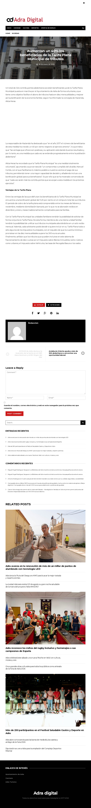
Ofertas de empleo (48, 28)
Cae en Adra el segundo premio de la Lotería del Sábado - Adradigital (29, 489)
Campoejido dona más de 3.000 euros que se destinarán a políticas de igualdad (39, 485)
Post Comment (14, 414)
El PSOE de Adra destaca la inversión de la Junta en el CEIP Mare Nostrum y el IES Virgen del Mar (28, 354)
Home (8, 33)
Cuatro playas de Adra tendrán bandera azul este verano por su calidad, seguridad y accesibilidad (52, 479)
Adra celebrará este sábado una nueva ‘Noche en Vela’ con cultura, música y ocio (33, 455)
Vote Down (55, 305)
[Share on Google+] (45, 313)
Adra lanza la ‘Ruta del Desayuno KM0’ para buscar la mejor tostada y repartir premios (35, 451)
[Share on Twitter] (38, 313)
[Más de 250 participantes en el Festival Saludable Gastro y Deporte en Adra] (45, 700)
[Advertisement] (59, 11)
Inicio (9, 28)
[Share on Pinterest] (51, 313)
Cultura (26, 28)
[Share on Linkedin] (57, 313)
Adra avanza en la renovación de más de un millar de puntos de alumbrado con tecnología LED (38, 437)
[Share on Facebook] (32, 313)
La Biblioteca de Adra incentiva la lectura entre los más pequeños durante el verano (56, 470)
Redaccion (33, 323)
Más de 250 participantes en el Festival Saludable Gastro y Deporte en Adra (31, 446)
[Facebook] (84, 3)
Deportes (35, 28)
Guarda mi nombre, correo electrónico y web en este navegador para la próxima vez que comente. (41, 406)
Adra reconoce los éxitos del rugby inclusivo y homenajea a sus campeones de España (35, 442)
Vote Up (40, 305)
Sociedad (17, 28)
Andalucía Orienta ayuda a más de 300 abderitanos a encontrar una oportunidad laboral (63, 353)
